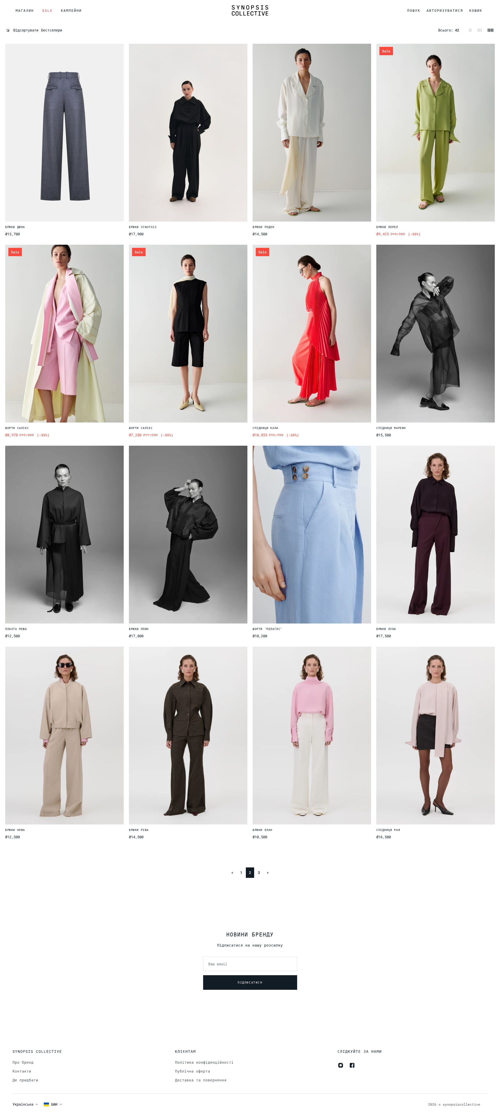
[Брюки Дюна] (64, 133)
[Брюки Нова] (64, 735)
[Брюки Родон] (312, 133)
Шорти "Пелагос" (267, 629)
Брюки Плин (139, 629)
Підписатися (250, 982)
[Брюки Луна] (435, 534)
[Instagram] (340, 1065)
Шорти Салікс (17, 428)
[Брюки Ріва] (188, 735)
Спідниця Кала (265, 428)
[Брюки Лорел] (435, 133)
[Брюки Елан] (312, 735)
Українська (22, 1104)
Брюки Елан (262, 829)
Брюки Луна (386, 629)
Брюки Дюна (15, 227)
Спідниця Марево (391, 428)
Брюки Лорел (387, 227)
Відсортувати (37, 30)
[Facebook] (352, 1065)
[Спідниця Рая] (435, 735)
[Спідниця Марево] (435, 334)
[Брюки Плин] (188, 534)
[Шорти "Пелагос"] (312, 534)
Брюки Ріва (139, 829)
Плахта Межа (16, 629)
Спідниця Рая (388, 829)
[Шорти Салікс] (64, 334)
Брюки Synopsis (143, 227)
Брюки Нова (15, 829)
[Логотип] (250, 10)
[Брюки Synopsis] (188, 133)
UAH (54, 1104)
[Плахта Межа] (64, 534)
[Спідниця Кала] (312, 334)
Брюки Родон (263, 227)
